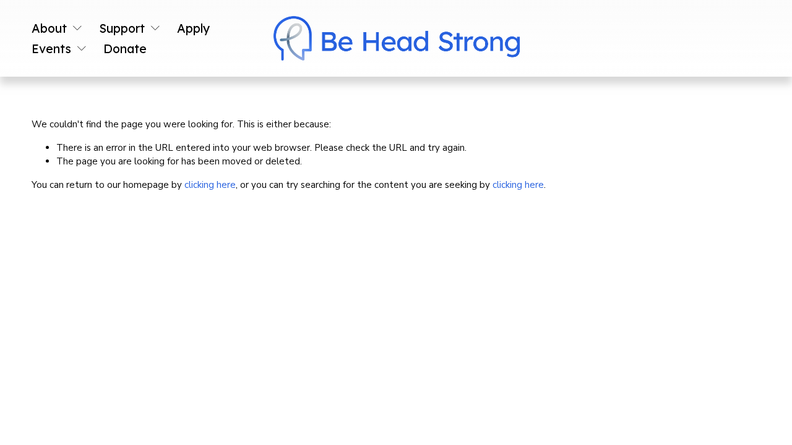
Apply (193, 28)
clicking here (210, 185)
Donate (125, 48)
